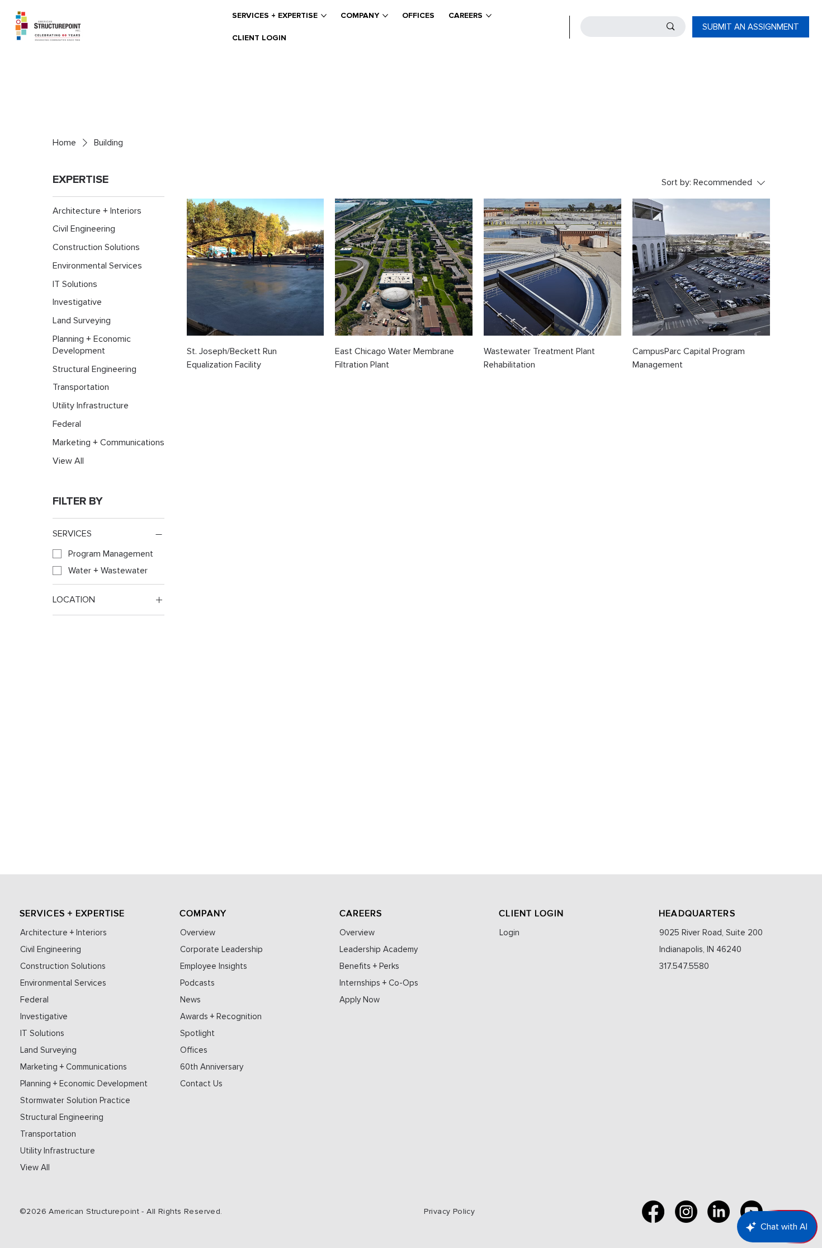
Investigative (44, 1016)
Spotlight (197, 1033)
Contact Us (201, 1084)
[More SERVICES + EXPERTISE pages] (324, 15)
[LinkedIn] (718, 1211)
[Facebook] (653, 1211)
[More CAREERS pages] (489, 15)
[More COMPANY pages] (385, 15)
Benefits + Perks (369, 966)
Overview (197, 932)
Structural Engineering (61, 1117)
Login (509, 932)
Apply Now (359, 1000)
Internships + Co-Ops (378, 983)
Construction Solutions (63, 966)
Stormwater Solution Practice (75, 1100)
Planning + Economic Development (84, 1084)
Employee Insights (213, 966)
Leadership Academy (378, 949)
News (190, 1000)
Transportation (48, 1134)
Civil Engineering (50, 949)
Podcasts (197, 983)
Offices (193, 1050)
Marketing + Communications (73, 1067)
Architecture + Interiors (63, 932)
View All (35, 1167)
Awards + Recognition (221, 1016)
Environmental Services (63, 983)
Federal (34, 1000)
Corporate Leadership (221, 949)
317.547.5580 (684, 966)
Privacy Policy (449, 1211)
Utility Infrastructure (57, 1151)
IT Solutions (42, 1033)
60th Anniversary (211, 1067)
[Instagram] (686, 1211)
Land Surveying (48, 1050)
